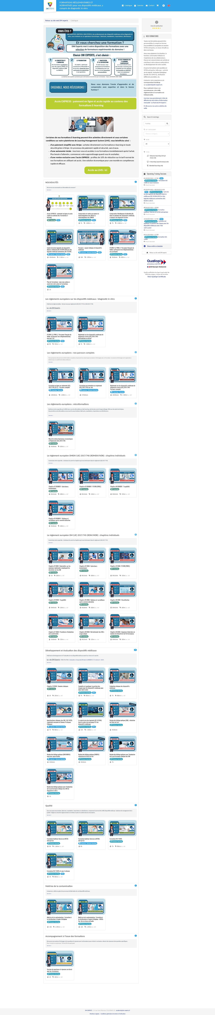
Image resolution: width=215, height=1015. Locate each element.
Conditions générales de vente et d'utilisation (113, 1014)
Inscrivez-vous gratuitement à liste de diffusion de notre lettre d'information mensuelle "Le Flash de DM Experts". (155, 100)
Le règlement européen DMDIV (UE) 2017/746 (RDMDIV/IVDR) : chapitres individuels (92, 455)
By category (150, 129)
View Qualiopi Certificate (156, 277)
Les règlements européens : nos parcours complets (92, 352)
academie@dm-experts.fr (154, 85)
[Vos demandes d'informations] (158, 5)
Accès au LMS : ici (97, 170)
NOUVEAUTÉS (91, 182)
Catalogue (128, 5)
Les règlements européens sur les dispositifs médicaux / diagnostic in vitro (91, 299)
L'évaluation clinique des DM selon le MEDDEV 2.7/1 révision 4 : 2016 (86, 660)
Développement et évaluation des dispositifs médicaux (91, 650)
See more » (49, 190)
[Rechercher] (167, 123)
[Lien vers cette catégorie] (60, 182)
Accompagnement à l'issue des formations (91, 936)
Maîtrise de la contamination (91, 886)
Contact (151, 5)
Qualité (91, 805)
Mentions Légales (94, 1014)
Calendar (140, 5)
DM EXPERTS (88, 1010)
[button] (168, 5)
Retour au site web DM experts (56, 21)
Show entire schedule (155, 246)
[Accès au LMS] (80, 124)
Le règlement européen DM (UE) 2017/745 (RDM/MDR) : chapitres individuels (92, 535)
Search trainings (153, 117)
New (147, 139)
